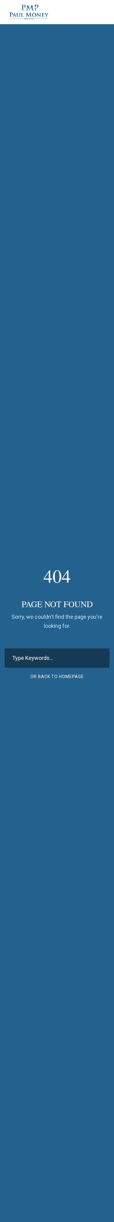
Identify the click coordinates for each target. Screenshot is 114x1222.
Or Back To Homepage (57, 676)
